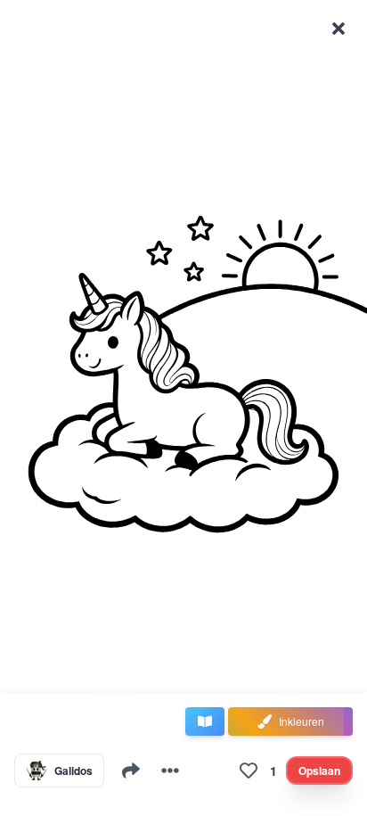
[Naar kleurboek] (204, 721)
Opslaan (319, 770)
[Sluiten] (338, 28)
